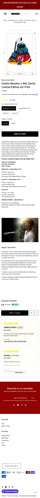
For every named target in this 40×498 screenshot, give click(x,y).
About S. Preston (6, 426)
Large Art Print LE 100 (24, 108)
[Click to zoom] (35, 33)
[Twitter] (18, 405)
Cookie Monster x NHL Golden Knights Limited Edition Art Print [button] (15, 342)
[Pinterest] (21, 405)
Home (5, 20)
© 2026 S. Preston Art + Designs (10, 496)
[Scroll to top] (35, 492)
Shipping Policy (6, 435)
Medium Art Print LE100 (9, 108)
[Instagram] (25, 405)
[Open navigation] (5, 13)
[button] (6, 100)
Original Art (15, 113)
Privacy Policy (5, 440)
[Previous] (4, 52)
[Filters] (31, 313)
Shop (3, 423)
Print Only (5, 123)
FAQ (3, 443)
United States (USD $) (11, 466)
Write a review (14, 313)
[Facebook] (14, 405)
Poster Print (6, 113)
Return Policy (5, 438)
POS (20, 496)
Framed (13, 123)
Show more (19, 372)
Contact (3, 445)
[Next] (35, 52)
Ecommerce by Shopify (30, 496)
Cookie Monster (12, 20)
